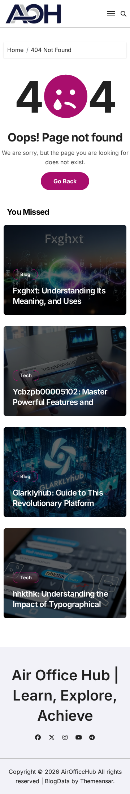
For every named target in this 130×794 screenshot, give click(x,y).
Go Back (65, 181)
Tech (26, 375)
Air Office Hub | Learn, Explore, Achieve (65, 695)
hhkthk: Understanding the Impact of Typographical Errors (60, 604)
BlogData (57, 781)
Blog (25, 274)
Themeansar (96, 781)
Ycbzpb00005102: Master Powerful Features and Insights (60, 402)
